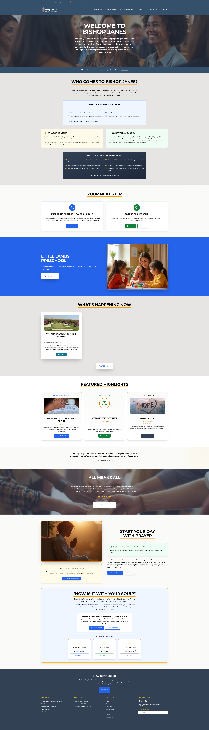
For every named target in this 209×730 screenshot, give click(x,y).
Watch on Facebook (116, 572)
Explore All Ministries (61, 435)
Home (107, 701)
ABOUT (139, 9)
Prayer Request (79, 655)
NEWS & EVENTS (126, 9)
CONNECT (151, 9)
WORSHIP (97, 9)
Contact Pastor (104, 655)
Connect (108, 714)
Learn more (124, 70)
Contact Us (104, 689)
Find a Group (129, 655)
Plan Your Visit (72, 226)
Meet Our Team (104, 435)
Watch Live (131, 226)
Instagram (164, 2)
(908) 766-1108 (45, 709)
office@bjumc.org (46, 711)
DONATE (164, 9)
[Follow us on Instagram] (146, 701)
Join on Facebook (97, 627)
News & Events (110, 709)
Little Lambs (109, 717)
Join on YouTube (113, 627)
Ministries (109, 706)
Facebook (148, 2)
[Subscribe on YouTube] (142, 701)
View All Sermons (147, 435)
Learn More (61, 354)
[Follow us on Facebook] (139, 701)
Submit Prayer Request (73, 578)
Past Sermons (143, 226)
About (107, 711)
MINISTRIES (110, 9)
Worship (108, 704)
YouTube (156, 2)
